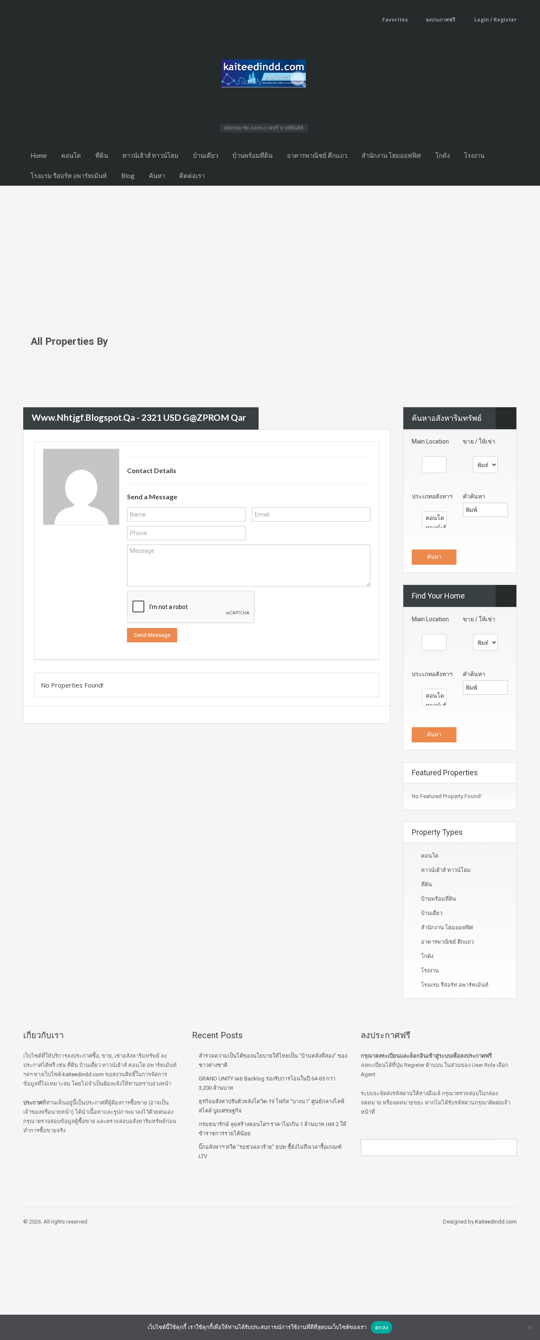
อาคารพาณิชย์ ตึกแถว (317, 155)
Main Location (430, 441)
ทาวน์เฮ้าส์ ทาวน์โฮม (150, 155)
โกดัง (442, 155)
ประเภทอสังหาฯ (432, 496)
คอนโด (71, 155)
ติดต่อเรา (192, 175)
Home (38, 155)
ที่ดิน (101, 155)
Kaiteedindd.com (496, 1221)
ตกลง (381, 1327)
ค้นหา (157, 175)
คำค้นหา (474, 496)
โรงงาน (474, 155)
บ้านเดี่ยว (205, 155)
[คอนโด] (434, 518)
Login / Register (495, 19)
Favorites (395, 19)
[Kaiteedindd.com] (263, 76)
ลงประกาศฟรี (440, 19)
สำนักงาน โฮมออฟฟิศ (391, 155)
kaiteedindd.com (83, 1074)
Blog (128, 175)
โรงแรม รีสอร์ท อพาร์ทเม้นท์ (68, 175)
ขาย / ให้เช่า (479, 441)
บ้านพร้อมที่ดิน (252, 155)
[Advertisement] (270, 249)
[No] (529, 1327)
